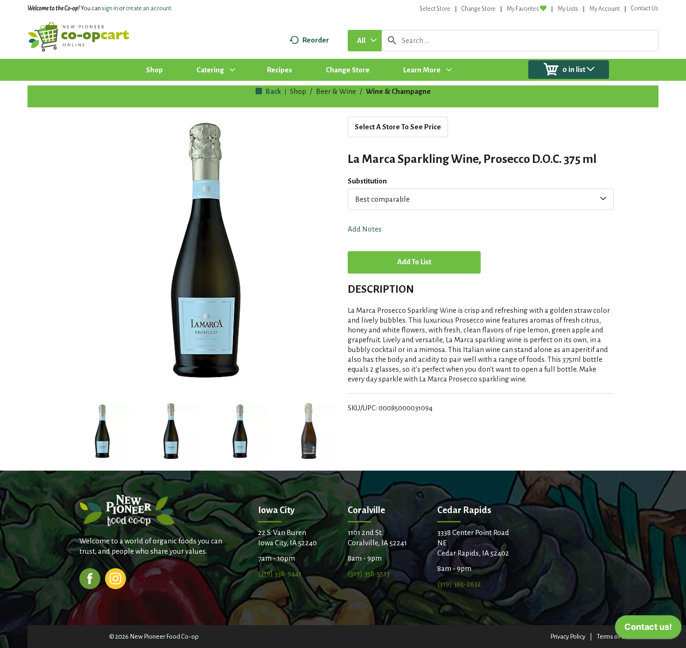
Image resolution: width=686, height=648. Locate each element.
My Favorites (523, 9)
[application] (648, 629)
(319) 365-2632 (459, 584)
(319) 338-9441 (279, 574)
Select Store (435, 9)
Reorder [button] (315, 40)
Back (272, 91)
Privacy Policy (567, 636)
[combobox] (365, 40)
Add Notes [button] (365, 229)
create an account (148, 8)
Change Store (479, 9)
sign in (110, 8)
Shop (298, 91)
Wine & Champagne (398, 91)
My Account (604, 9)
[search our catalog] (392, 40)
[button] (102, 431)
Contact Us (644, 8)
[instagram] (115, 578)
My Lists (568, 9)
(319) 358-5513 (369, 574)
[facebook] (89, 578)
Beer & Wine (336, 91)
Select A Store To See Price (398, 127)
